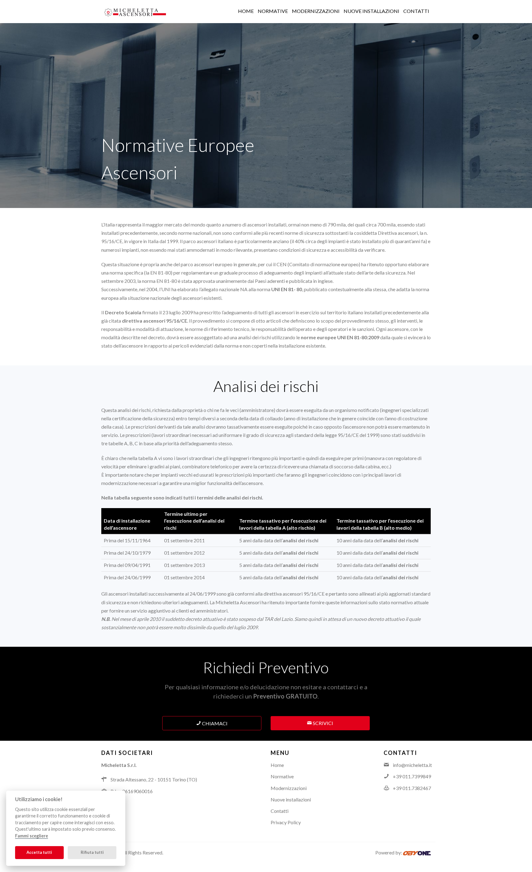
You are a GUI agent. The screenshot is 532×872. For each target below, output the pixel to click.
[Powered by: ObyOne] (417, 852)
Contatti (279, 811)
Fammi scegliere (31, 835)
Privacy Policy (286, 822)
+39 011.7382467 (412, 788)
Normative (282, 776)
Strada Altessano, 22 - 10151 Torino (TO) (154, 779)
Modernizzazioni (289, 788)
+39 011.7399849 (412, 776)
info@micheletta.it (412, 765)
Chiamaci (214, 723)
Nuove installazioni (291, 799)
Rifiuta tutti (92, 852)
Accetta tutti (39, 852)
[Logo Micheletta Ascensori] (135, 11)
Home (277, 765)
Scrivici (322, 723)
